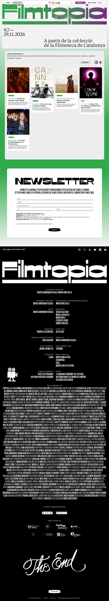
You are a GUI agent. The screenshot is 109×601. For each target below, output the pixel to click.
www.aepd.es (47, 218)
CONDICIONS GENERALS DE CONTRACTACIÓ (69, 598)
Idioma (58, 209)
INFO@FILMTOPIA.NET (14, 249)
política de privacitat (48, 219)
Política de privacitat (35, 598)
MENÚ (8, 2)
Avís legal (53, 598)
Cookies (45, 598)
